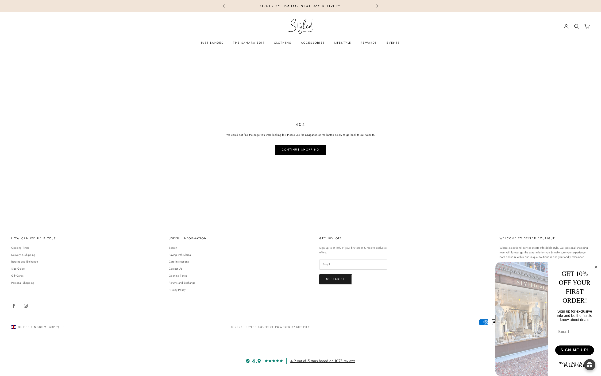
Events (393, 43)
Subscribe (335, 279)
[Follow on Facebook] (13, 305)
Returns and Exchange (24, 262)
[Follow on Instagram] (25, 305)
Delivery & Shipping (23, 255)
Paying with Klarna (180, 255)
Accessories (313, 43)
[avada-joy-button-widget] (589, 364)
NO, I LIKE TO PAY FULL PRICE (575, 364)
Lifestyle (342, 43)
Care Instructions (179, 262)
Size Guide (18, 269)
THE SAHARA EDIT (248, 43)
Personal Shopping (22, 283)
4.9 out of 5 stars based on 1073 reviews (322, 361)
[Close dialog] (596, 267)
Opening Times (20, 248)
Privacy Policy (177, 290)
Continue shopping (300, 149)
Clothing (283, 43)
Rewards (369, 43)
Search (173, 248)
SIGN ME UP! (574, 350)
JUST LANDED (212, 43)
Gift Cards (17, 276)
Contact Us (175, 269)
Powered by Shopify (292, 327)
